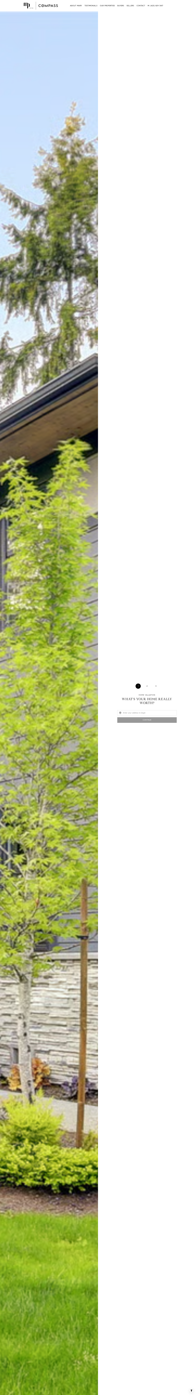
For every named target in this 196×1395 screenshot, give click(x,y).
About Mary (76, 6)
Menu (170, 6)
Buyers (120, 6)
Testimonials (91, 6)
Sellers (130, 6)
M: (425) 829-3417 (155, 6)
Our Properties (107, 6)
